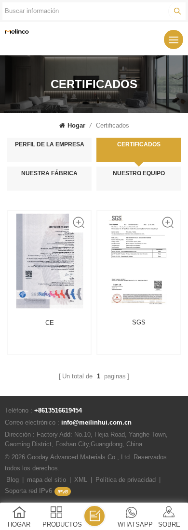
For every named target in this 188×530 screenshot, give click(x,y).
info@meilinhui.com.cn (96, 422)
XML (80, 479)
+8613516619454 (58, 410)
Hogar (76, 125)
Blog (12, 479)
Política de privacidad (125, 479)
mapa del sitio (46, 479)
